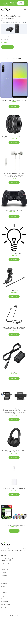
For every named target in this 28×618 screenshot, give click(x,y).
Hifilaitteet (3, 572)
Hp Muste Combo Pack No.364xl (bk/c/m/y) (14, 525)
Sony (16, 37)
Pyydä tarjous (21, 3)
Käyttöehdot (4, 601)
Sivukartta (3, 607)
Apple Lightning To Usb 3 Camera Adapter (14, 488)
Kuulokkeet (4, 578)
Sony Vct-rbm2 (14, 290)
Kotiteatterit (4, 575)
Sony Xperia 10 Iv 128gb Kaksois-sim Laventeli (14, 100)
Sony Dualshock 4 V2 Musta (14, 210)
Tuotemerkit (11, 37)
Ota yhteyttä (4, 599)
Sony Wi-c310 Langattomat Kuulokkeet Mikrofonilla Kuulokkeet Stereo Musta (14, 327)
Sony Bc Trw (14, 372)
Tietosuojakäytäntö (6, 604)
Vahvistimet (4, 586)
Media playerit (4, 580)
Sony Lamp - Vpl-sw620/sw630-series (14, 254)
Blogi (2, 596)
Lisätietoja (7, 47)
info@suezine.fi (5, 564)
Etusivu (3, 21)
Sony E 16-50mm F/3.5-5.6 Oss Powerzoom (14, 137)
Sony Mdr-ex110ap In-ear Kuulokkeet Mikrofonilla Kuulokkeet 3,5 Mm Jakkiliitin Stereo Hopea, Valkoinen (14, 175)
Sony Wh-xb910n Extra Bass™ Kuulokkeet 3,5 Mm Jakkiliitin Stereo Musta (14, 451)
